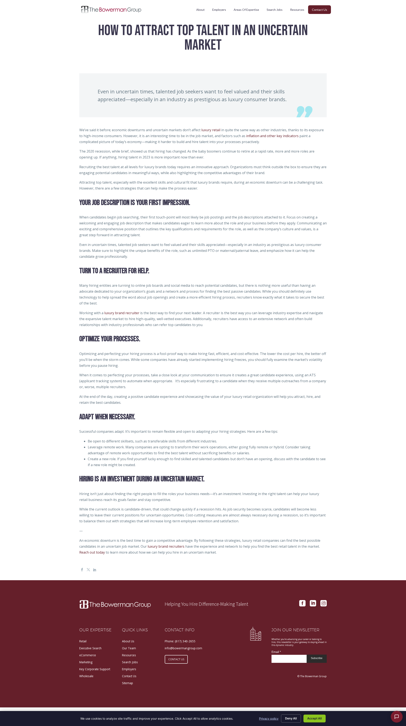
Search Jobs (275, 9)
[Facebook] (82, 569)
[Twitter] (88, 569)
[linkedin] (313, 603)
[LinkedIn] (94, 569)
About (200, 9)
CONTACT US (176, 659)
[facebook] (302, 603)
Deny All (291, 718)
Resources (297, 9)
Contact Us (319, 9)
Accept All (314, 718)
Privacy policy (268, 718)
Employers (219, 9)
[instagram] (323, 603)
